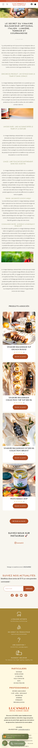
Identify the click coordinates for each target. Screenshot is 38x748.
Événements (19, 700)
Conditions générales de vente (25, 740)
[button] (3, 4)
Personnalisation (19, 702)
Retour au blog (19, 521)
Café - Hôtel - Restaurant (19, 693)
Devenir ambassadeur (19, 691)
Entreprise (19, 698)
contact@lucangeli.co (24, 729)
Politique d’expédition (12, 740)
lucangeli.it (20, 543)
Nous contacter (19, 678)
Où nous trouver (19, 683)
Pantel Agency (25, 746)
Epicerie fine (19, 695)
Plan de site (30, 743)
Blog (19, 681)
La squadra (19, 676)
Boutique (19, 672)
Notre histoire (19, 674)
